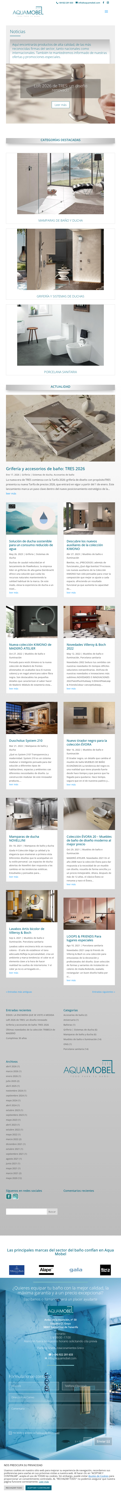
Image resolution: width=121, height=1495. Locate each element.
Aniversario (69, 1019)
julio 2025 (11, 1081)
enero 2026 (12, 1076)
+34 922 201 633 (65, 2)
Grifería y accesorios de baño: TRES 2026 (45, 468)
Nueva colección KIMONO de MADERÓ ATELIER (30, 646)
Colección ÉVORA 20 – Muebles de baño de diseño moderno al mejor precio (89, 840)
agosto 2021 (12, 1158)
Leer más (60, 105)
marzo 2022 (12, 1139)
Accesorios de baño (64, 474)
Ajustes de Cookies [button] (98, 1476)
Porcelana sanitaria (33, 941)
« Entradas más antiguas (19, 991)
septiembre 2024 (15, 1095)
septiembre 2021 (15, 1153)
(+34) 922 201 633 (62, 1354)
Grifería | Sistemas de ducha (37, 474)
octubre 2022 (13, 1129)
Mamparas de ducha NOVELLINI (24, 838)
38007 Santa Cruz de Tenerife (60, 1327)
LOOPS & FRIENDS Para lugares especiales (84, 938)
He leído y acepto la (36, 1432)
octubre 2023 (13, 1110)
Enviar (101, 1441)
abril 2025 (11, 1085)
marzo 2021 (12, 1173)
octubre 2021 (13, 1148)
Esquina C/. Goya (60, 1323)
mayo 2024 (11, 1100)
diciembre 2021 (14, 1144)
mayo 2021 (11, 1168)
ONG (66, 1044)
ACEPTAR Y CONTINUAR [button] (38, 1487)
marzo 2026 (12, 1071)
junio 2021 (11, 1163)
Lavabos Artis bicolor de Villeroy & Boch (26, 931)
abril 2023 (11, 1124)
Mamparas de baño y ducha (39, 845)
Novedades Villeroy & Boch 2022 (86, 646)
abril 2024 (11, 1105)
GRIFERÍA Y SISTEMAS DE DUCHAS (60, 296)
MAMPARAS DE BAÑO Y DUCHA (60, 220)
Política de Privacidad (47, 1432)
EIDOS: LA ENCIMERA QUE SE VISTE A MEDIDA (30, 1014)
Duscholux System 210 (25, 740)
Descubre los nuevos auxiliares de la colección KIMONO (85, 545)
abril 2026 (11, 1066)
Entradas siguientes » (103, 991)
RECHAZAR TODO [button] (14, 1487)
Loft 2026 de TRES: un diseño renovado (60, 88)
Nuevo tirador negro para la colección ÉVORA (87, 742)
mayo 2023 (11, 1119)
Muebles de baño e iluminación (80, 1039)
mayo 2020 (11, 1178)
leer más (11, 493)
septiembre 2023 (15, 1114)
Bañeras (67, 1024)
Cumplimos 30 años (16, 1038)
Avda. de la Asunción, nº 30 (60, 1319)
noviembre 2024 (14, 1090)
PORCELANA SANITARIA (60, 372)
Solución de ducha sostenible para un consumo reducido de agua (31, 545)
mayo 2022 (11, 1134)
